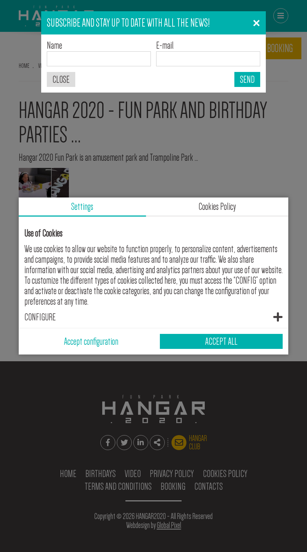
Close (61, 79)
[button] (153, 317)
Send (247, 79)
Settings (82, 206)
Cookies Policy (217, 206)
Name (54, 45)
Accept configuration (91, 341)
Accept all (221, 341)
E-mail (165, 45)
